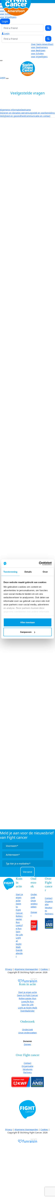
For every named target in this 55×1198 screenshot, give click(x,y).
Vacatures (27, 1069)
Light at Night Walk (27, 1007)
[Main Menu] (1, 60)
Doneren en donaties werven (14, 112)
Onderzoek (27, 1029)
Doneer (27, 1044)
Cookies (44, 969)
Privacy (8, 969)
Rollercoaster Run (19, 919)
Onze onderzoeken (34, 903)
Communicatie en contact (37, 116)
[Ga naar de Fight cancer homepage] (9, 883)
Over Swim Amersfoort (42, 44)
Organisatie (27, 1066)
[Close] (7, 78)
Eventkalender (19, 953)
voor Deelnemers (39, 47)
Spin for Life (27, 1004)
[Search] (48, 28)
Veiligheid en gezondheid (12, 116)
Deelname (26, 109)
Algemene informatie (10, 109)
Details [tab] (28, 571)
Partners (49, 913)
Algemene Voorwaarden (26, 969)
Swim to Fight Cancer (27, 995)
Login (5, 21)
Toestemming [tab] (10, 571)
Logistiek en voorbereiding (41, 112)
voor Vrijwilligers (8, 17)
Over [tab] (45, 571)
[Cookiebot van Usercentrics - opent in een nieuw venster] (39, 564)
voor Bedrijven (38, 50)
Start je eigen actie (19, 897)
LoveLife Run (27, 1001)
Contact (48, 898)
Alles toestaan (27, 622)
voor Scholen (37, 53)
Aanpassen (26, 632)
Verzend (27, 871)
